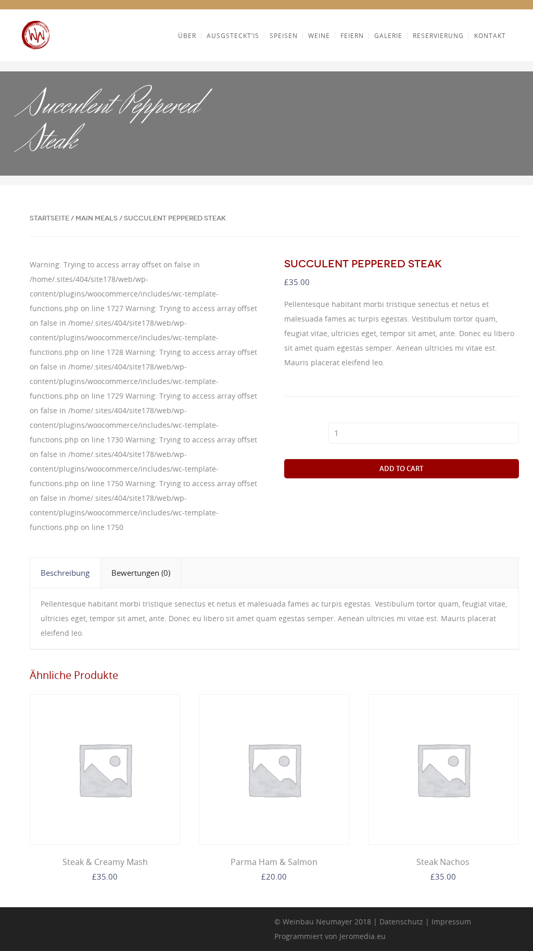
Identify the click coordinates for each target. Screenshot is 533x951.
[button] (247, 274)
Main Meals (96, 218)
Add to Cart (401, 468)
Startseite (49, 218)
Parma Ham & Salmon (274, 862)
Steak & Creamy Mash (105, 862)
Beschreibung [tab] (65, 572)
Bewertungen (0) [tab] (140, 572)
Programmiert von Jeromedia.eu (330, 936)
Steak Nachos (442, 862)
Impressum (451, 922)
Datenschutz (401, 922)
